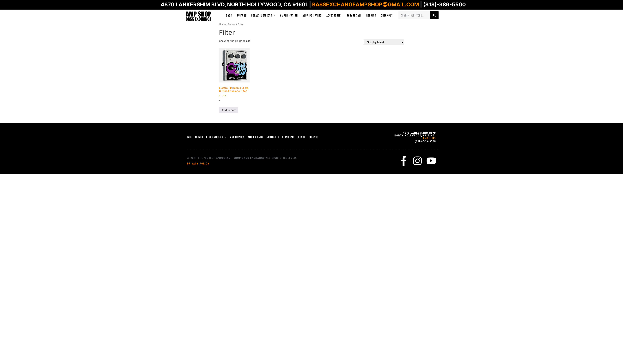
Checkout (387, 15)
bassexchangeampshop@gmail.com (365, 4)
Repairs (371, 15)
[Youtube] (431, 161)
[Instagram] (417, 161)
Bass (229, 15)
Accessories (334, 15)
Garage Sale (354, 15)
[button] (263, 15)
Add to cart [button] (229, 110)
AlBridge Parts (312, 15)
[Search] (434, 15)
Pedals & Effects (261, 15)
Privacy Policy (198, 163)
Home (222, 24)
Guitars (241, 15)
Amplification (289, 15)
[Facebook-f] (404, 161)
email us (429, 138)
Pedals (231, 24)
